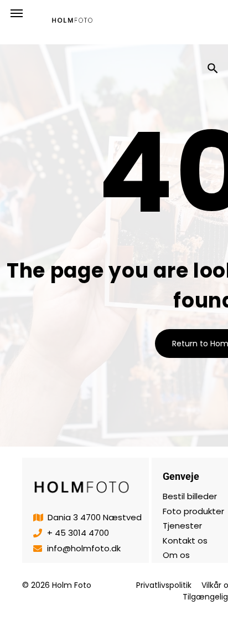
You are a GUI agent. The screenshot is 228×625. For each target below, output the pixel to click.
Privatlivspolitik (163, 585)
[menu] (17, 13)
